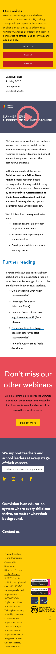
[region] (28, 34)
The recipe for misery (23, 301)
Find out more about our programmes (23, 468)
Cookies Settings (12, 573)
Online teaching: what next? (26, 290)
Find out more (28, 422)
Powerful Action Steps (23, 343)
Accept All (28, 63)
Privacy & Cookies (12, 553)
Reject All (28, 54)
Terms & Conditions (13, 557)
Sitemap (8, 569)
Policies (18, 569)
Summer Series (14, 149)
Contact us (11, 531)
